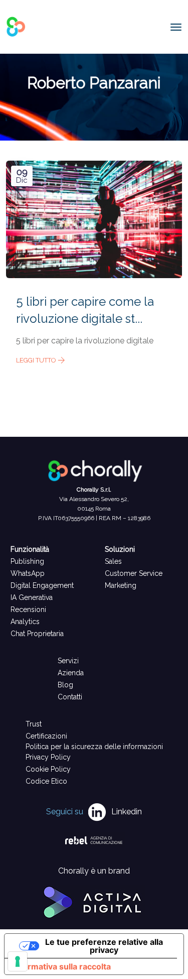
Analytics (25, 622)
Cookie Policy (48, 769)
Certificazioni (46, 736)
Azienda (71, 673)
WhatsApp (28, 573)
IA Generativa (32, 597)
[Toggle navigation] (176, 27)
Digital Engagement (42, 585)
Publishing (27, 561)
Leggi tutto (37, 360)
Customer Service (133, 573)
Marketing (120, 585)
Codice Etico (46, 781)
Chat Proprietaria (37, 634)
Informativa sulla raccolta (62, 966)
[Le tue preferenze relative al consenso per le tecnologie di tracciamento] (17, 961)
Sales (113, 561)
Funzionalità (30, 549)
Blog (65, 685)
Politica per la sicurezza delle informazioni (94, 747)
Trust (34, 724)
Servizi (68, 661)
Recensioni (28, 609)
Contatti (70, 697)
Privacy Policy (48, 757)
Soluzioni (120, 549)
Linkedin (126, 811)
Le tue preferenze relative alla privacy (104, 946)
